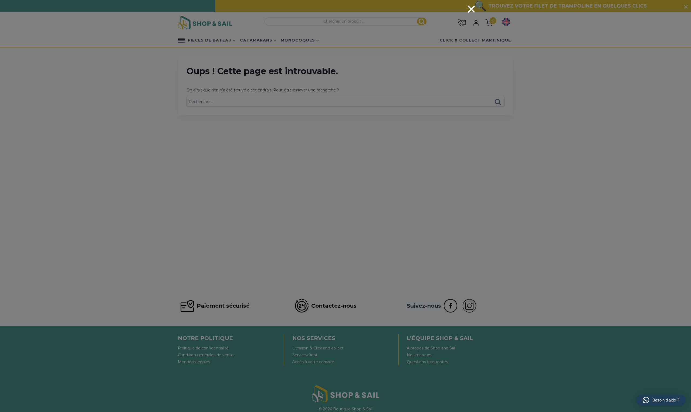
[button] (661, 400)
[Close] (471, 9)
